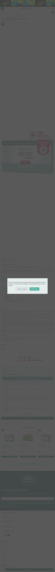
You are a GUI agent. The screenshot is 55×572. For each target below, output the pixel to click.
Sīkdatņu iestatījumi (22, 289)
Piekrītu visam (34, 289)
